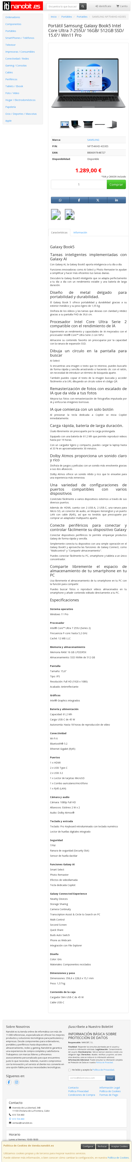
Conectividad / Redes (17, 58)
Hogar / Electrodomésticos (20, 100)
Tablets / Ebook (14, 86)
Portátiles (10, 31)
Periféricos (11, 79)
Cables (9, 72)
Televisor (10, 44)
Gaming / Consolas (16, 65)
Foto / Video (12, 93)
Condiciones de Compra (81, 1094)
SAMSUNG (93, 139)
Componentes (13, 24)
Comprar (116, 184)
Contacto (73, 1087)
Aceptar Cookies (119, 1146)
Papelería (10, 107)
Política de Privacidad (104, 1062)
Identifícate (104, 6)
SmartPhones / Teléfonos (19, 38)
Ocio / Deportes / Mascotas (21, 113)
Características (59, 232)
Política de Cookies (118, 1157)
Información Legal (109, 1087)
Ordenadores (12, 17)
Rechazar (102, 1146)
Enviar (110, 1077)
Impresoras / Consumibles (20, 51)
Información (80, 232)
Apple (8, 120)
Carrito (123, 6)
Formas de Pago (108, 1094)
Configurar (88, 1146)
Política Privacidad (78, 1091)
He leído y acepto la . (93, 1069)
